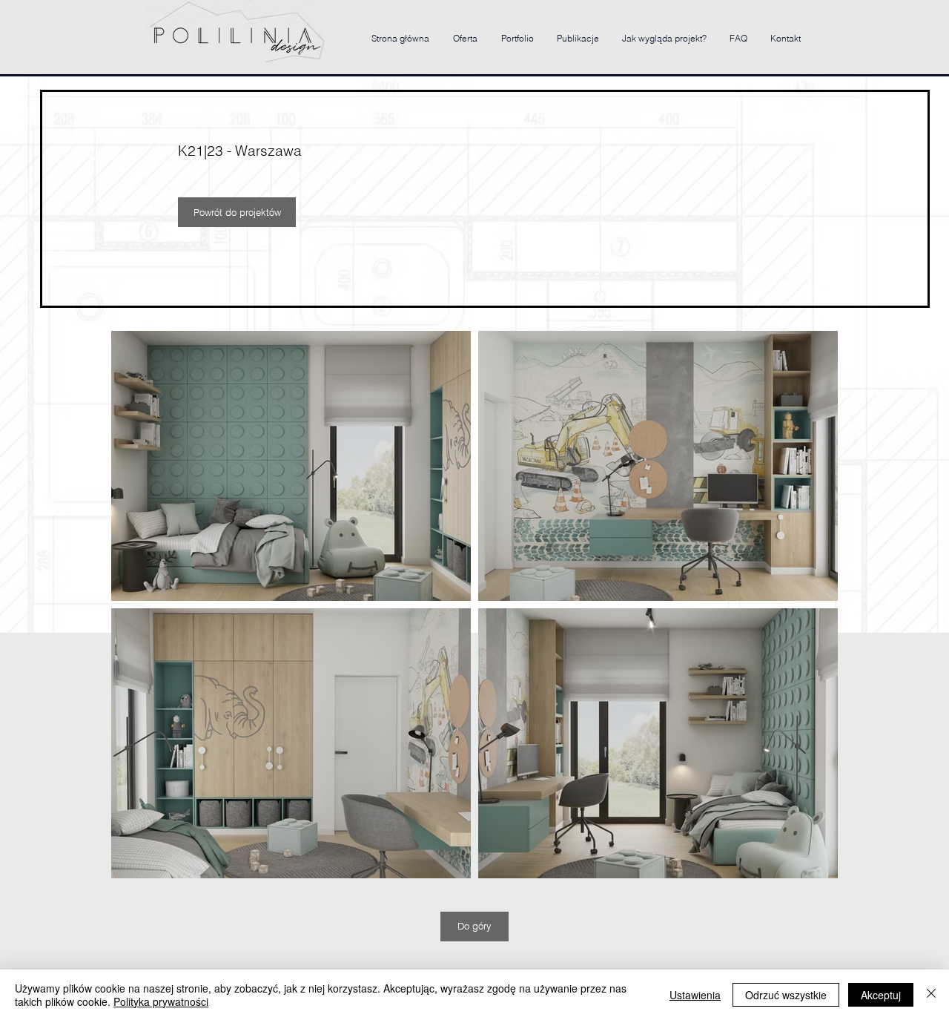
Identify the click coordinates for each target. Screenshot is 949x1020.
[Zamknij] (931, 994)
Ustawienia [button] (695, 994)
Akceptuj (881, 994)
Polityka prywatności (160, 1001)
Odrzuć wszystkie (786, 994)
